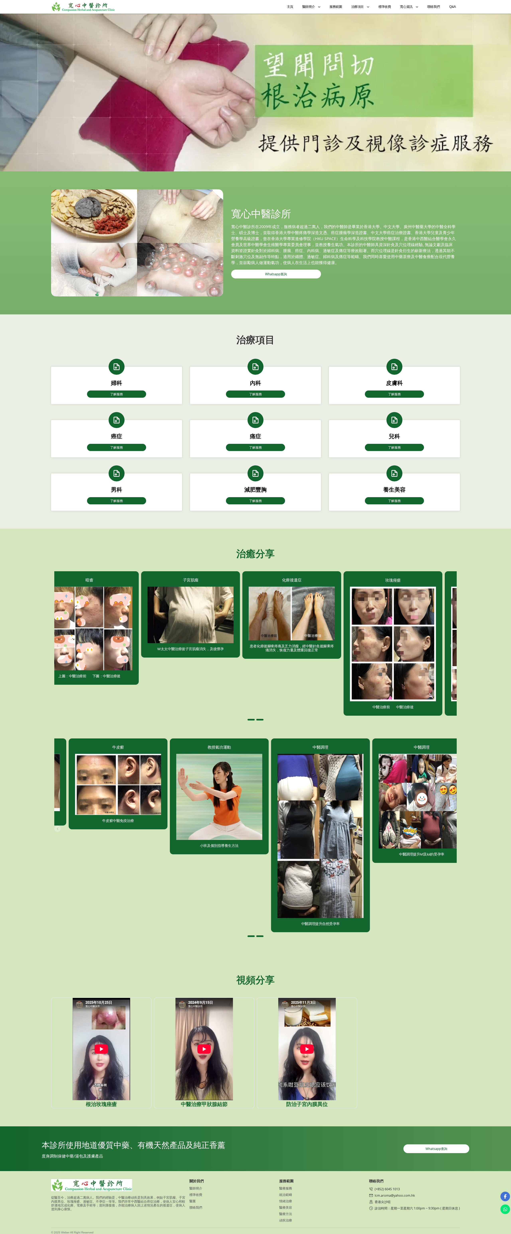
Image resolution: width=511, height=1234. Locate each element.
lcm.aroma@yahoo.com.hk (395, 1195)
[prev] (57, 646)
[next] (453, 646)
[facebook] (505, 1196)
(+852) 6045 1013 (387, 1189)
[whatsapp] (505, 1209)
